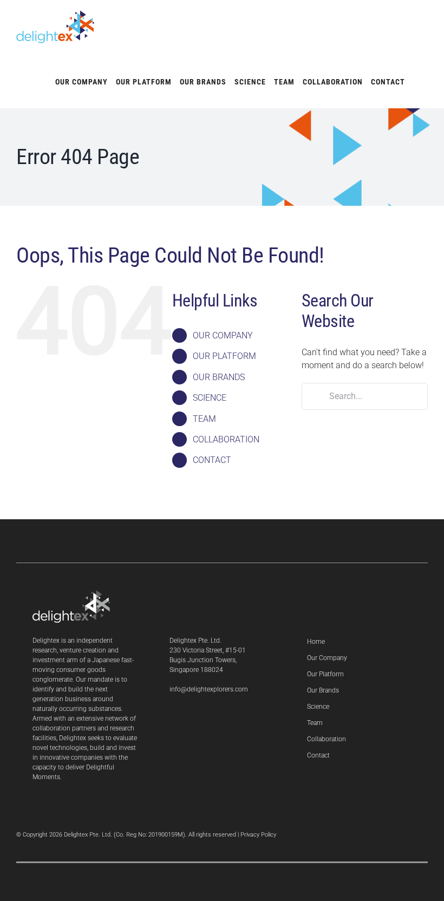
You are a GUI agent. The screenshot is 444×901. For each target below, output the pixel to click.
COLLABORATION (226, 439)
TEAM (204, 419)
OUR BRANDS (219, 377)
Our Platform (325, 674)
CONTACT (212, 460)
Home (316, 641)
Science (318, 706)
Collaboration (326, 739)
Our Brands (323, 690)
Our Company (327, 658)
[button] (416, 81)
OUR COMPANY (223, 335)
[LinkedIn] (172, 717)
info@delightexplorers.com (208, 689)
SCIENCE (209, 398)
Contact (318, 755)
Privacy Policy (258, 834)
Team (315, 723)
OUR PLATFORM (224, 356)
